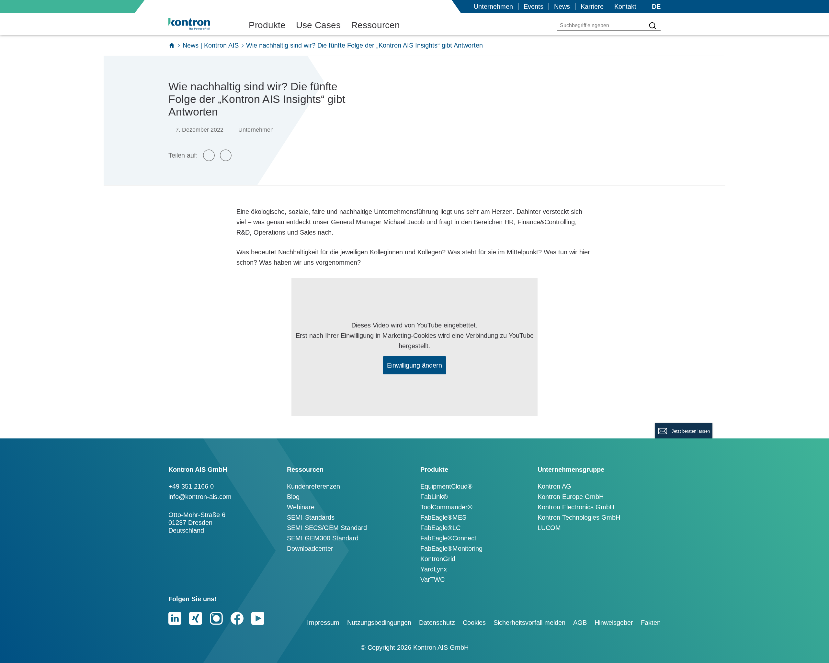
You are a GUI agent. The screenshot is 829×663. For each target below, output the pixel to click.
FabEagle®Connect (448, 538)
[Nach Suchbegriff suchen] (652, 25)
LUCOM (549, 527)
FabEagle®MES (443, 517)
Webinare (300, 507)
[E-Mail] (209, 155)
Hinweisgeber (614, 622)
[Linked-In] (226, 155)
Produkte (267, 25)
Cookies (474, 622)
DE (656, 6)
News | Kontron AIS (211, 45)
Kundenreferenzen (313, 486)
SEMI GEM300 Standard (322, 538)
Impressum (323, 622)
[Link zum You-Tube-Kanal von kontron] (257, 618)
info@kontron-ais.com (200, 496)
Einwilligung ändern (414, 365)
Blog (293, 496)
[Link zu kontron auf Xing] (195, 618)
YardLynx (433, 569)
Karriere (592, 6)
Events (533, 6)
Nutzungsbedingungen (379, 622)
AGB (580, 622)
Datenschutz (437, 622)
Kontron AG (554, 486)
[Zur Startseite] (171, 45)
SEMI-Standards (311, 517)
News (562, 6)
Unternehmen (493, 6)
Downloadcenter (310, 548)
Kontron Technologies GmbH (579, 517)
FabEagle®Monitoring (451, 548)
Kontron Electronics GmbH (576, 507)
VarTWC (432, 579)
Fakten (651, 622)
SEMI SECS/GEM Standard (327, 527)
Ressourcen (375, 25)
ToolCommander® (446, 507)
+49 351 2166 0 (191, 486)
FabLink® (434, 496)
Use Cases (318, 25)
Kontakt (625, 6)
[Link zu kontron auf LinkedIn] (174, 618)
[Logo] (199, 24)
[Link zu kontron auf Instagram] (216, 618)
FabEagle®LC (440, 527)
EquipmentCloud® (446, 486)
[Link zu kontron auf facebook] (237, 618)
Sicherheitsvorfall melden (529, 622)
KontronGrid (437, 558)
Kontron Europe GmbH (571, 496)
